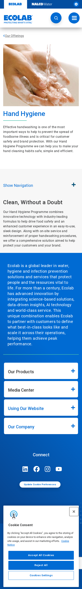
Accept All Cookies (41, 555)
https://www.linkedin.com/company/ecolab (25, 469)
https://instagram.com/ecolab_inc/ (48, 469)
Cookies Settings (41, 575)
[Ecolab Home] (16, 19)
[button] (56, 17)
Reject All (41, 565)
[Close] (73, 511)
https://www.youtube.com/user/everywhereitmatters (59, 469)
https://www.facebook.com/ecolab (36, 469)
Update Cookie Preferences (40, 484)
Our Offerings (14, 36)
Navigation (18, 185)
